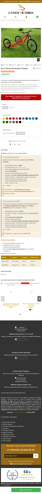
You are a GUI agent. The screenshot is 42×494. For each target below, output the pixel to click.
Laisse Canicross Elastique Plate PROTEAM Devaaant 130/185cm (11, 304)
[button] (20, 314)
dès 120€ (15, 1)
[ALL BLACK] (30, 309)
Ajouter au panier (27, 490)
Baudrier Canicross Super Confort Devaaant (31, 304)
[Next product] (40, 20)
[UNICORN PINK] (31, 309)
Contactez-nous (36, 1)
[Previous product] (39, 20)
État (2, 274)
